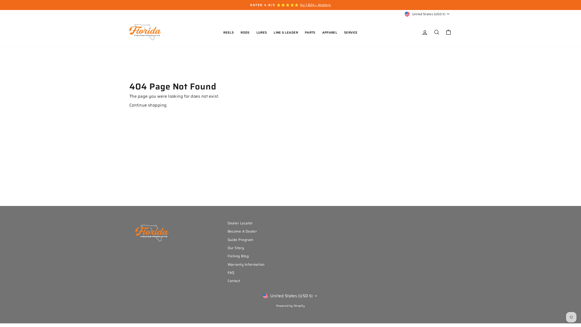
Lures (261, 32)
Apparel (329, 32)
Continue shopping (148, 105)
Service (350, 32)
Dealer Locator (240, 223)
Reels (228, 32)
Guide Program (240, 240)
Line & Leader (286, 32)
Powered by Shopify (290, 306)
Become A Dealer (242, 231)
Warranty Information (246, 264)
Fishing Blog (238, 256)
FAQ (231, 272)
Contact (234, 281)
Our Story (236, 248)
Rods (245, 32)
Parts (310, 32)
